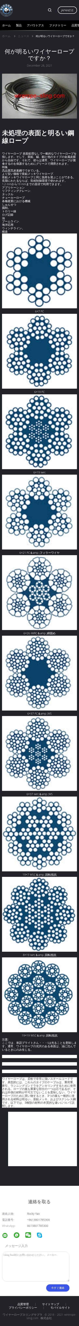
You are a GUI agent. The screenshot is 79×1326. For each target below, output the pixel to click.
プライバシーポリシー (23, 1307)
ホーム (6, 25)
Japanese (67, 10)
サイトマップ (50, 1304)
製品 (19, 25)
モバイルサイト (60, 1307)
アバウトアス (35, 25)
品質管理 (23, 1304)
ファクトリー (57, 25)
